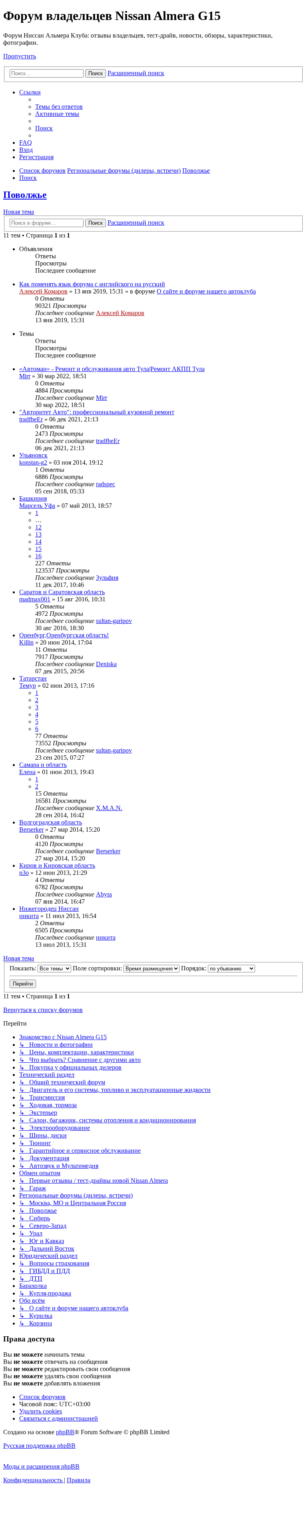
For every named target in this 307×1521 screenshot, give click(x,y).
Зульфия (107, 577)
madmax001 (34, 599)
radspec (105, 484)
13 (38, 534)
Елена (27, 771)
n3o (24, 872)
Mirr (24, 376)
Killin (26, 642)
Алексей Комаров (43, 291)
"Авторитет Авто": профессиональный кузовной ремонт (96, 412)
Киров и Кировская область (57, 865)
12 (38, 527)
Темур (27, 685)
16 (38, 556)
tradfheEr (31, 419)
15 (38, 548)
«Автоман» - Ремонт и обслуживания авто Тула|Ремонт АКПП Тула (112, 368)
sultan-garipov (114, 620)
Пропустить (19, 56)
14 (38, 541)
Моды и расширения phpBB (41, 1466)
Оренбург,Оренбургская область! (64, 635)
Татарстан (33, 678)
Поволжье (25, 195)
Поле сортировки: (98, 968)
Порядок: (194, 968)
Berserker (31, 829)
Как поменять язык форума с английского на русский (92, 284)
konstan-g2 (33, 462)
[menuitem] (59, 106)
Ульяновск (33, 455)
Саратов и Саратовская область (62, 592)
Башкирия (33, 498)
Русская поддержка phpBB (39, 1445)
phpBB (65, 1432)
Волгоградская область (50, 822)
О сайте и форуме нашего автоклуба (206, 291)
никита (29, 915)
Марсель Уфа (37, 505)
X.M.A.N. (109, 807)
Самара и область (43, 764)
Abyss (104, 894)
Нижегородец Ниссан (49, 908)
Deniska (106, 664)
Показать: (24, 968)
